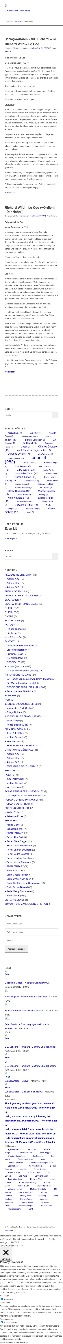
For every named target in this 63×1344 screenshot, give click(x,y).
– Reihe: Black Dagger (16, 841)
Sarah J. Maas (27, 1202)
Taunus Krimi (32, 508)
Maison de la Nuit (15, 1189)
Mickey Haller (24, 494)
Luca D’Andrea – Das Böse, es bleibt (23, 1091)
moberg (43, 494)
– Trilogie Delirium (13, 712)
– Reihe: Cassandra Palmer (18, 845)
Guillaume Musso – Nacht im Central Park (26, 982)
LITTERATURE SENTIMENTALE (21, 766)
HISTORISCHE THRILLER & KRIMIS (24, 687)
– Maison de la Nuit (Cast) (18, 707)
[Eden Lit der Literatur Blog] (26, 10)
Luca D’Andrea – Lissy (16, 1080)
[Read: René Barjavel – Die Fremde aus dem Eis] (7, 990)
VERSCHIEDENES (14, 899)
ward (30, 512)
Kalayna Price (36, 1179)
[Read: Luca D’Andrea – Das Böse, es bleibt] (7, 1087)
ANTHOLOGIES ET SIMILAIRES (21, 595)
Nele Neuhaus (18, 497)
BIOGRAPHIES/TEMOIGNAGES (21, 603)
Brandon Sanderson (35, 439)
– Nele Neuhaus (13, 741)
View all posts (11, 538)
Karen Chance (25, 477)
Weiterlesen (10, 192)
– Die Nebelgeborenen (16, 649)
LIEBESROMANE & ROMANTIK (21, 745)
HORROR (10, 699)
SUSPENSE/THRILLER (17, 807)
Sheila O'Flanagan (25, 1205)
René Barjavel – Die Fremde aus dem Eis (25, 996)
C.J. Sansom (38, 1156)
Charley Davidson (15, 1162)
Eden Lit (8, 51)
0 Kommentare (24, 48)
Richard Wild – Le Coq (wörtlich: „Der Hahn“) (30, 209)
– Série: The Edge (14, 895)
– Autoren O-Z (12, 587)
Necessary (8, 1299)
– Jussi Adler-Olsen (14, 732)
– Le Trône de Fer (13, 637)
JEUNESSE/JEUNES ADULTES (21, 703)
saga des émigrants (25, 501)
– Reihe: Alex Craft (14, 837)
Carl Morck (30, 442)
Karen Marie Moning (27, 1182)
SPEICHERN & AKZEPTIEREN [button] (14, 1342)
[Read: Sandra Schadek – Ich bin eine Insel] (7, 1004)
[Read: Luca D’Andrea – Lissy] (7, 1076)
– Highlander (11, 633)
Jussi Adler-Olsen (26, 473)
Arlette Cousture (29, 436)
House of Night (14, 1172)
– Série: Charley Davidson (18, 878)
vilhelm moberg (14, 1208)
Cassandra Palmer (25, 1159)
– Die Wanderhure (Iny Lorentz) (20, 682)
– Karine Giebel (12, 812)
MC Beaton (46, 487)
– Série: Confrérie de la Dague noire (22, 882)
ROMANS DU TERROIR (42, 48)
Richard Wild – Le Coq (22, 44)
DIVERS (9, 616)
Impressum (9, 1230)
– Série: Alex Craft (14, 870)
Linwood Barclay (22, 484)
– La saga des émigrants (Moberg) (22, 670)
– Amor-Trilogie (12, 720)
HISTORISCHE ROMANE (18, 674)
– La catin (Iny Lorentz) (16, 666)
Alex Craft (35, 432)
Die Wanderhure (35, 1165)
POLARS (9, 774)
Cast (25, 446)
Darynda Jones (19, 453)
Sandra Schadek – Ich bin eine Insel (23, 1010)
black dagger (45, 1152)
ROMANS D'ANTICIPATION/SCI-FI (23, 799)
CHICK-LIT (10, 608)
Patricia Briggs (26, 1199)
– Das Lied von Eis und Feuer (19, 645)
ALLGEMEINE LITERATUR (18, 574)
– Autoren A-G (12, 578)
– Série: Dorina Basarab (17, 887)
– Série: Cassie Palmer (16, 874)
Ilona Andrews (34, 1172)
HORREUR (11, 695)
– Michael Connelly (14, 737)
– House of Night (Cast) (16, 724)
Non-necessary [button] (6, 1318)
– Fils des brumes (14, 628)
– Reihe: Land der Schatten (18, 857)
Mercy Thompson (19, 490)
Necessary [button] (4, 1295)
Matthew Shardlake (23, 487)
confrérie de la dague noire (34, 450)
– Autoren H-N (12, 583)
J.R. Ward (26, 469)
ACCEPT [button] (15, 1242)
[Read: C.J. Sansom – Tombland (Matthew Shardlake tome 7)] (7, 1061)
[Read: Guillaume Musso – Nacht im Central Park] (7, 978)
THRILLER (10, 820)
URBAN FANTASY (14, 832)
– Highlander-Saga (14, 653)
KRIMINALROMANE (15, 728)
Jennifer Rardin (41, 1175)
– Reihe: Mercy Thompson (18, 862)
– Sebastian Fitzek (14, 816)
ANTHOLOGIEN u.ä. (15, 591)
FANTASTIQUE (12, 620)
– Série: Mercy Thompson (18, 891)
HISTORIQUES (12, 662)
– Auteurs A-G (12, 753)
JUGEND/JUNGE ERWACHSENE (22, 716)
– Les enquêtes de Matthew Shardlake (24, 795)
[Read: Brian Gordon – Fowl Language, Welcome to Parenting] (7, 1018)
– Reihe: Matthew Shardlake (19, 691)
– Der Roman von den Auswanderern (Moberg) (28, 678)
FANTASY (10, 624)
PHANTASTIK (12, 770)
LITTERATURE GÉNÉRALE (19, 749)
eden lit (23, 1169)
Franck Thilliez (29, 463)
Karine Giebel (31, 480)
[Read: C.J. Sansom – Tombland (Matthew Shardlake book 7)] (7, 1042)
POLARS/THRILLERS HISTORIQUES (24, 791)
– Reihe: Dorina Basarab (17, 853)
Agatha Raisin (15, 432)
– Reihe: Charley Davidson (18, 849)
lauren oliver (23, 1185)
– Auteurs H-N (12, 757)
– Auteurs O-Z (12, 762)
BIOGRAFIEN (12, 599)
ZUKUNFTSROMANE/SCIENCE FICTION (26, 903)
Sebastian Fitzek (26, 504)
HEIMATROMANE (39, 216)
